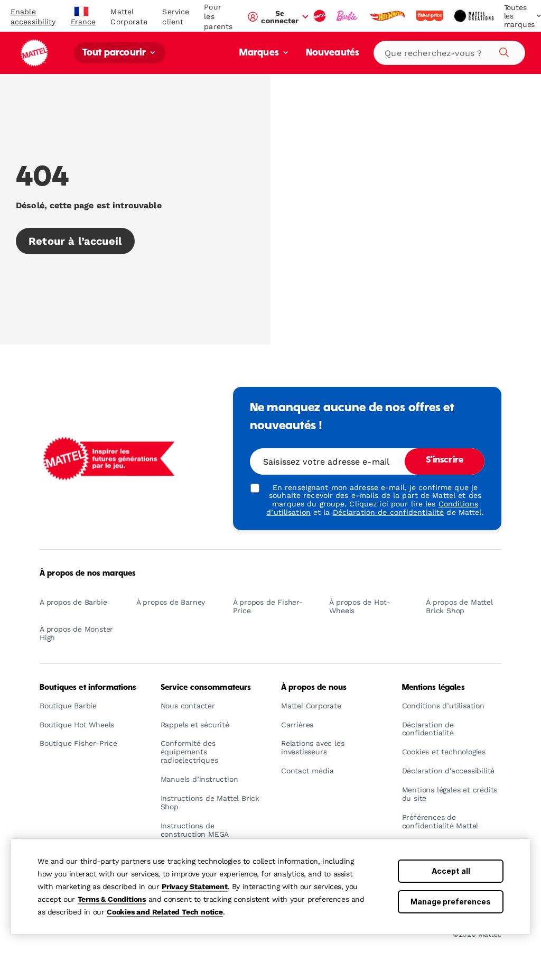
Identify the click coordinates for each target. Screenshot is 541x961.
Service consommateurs (206, 687)
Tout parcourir (115, 53)
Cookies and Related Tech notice (165, 912)
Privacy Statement (195, 886)
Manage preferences (451, 901)
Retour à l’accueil (75, 241)
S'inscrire (444, 460)
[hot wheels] (388, 15)
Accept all (451, 870)
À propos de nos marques (88, 573)
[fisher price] (431, 15)
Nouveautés (333, 53)
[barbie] (348, 15)
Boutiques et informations (88, 687)
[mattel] (320, 15)
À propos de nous (314, 687)
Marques (260, 53)
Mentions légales (433, 687)
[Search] (502, 51)
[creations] (475, 15)
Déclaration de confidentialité (388, 512)
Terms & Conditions (112, 899)
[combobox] (449, 53)
